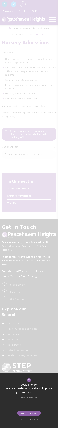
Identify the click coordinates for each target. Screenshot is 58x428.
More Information (29, 397)
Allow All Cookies (29, 413)
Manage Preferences (29, 419)
